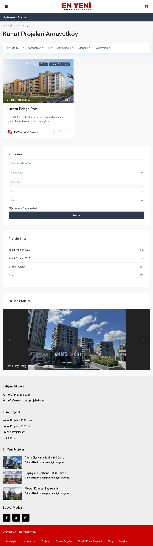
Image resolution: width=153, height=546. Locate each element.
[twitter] (16, 518)
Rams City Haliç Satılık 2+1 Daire (27, 366)
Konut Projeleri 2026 (19, 249)
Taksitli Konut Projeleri (90, 541)
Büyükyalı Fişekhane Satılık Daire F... (46, 473)
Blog (110, 541)
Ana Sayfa (10, 541)
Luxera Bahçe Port (22, 109)
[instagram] (25, 518)
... (51, 121)
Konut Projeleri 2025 (19, 258)
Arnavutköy (24, 99)
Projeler (13, 275)
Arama (76, 215)
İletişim (123, 541)
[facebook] (6, 518)
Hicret (13, 99)
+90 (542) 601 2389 (19, 394)
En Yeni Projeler (17, 266)
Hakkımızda (29, 541)
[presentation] (9, 340)
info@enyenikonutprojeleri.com (26, 400)
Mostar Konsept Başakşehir (41, 488)
